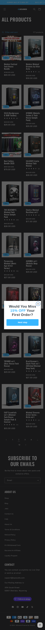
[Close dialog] (38, 304)
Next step (22, 322)
